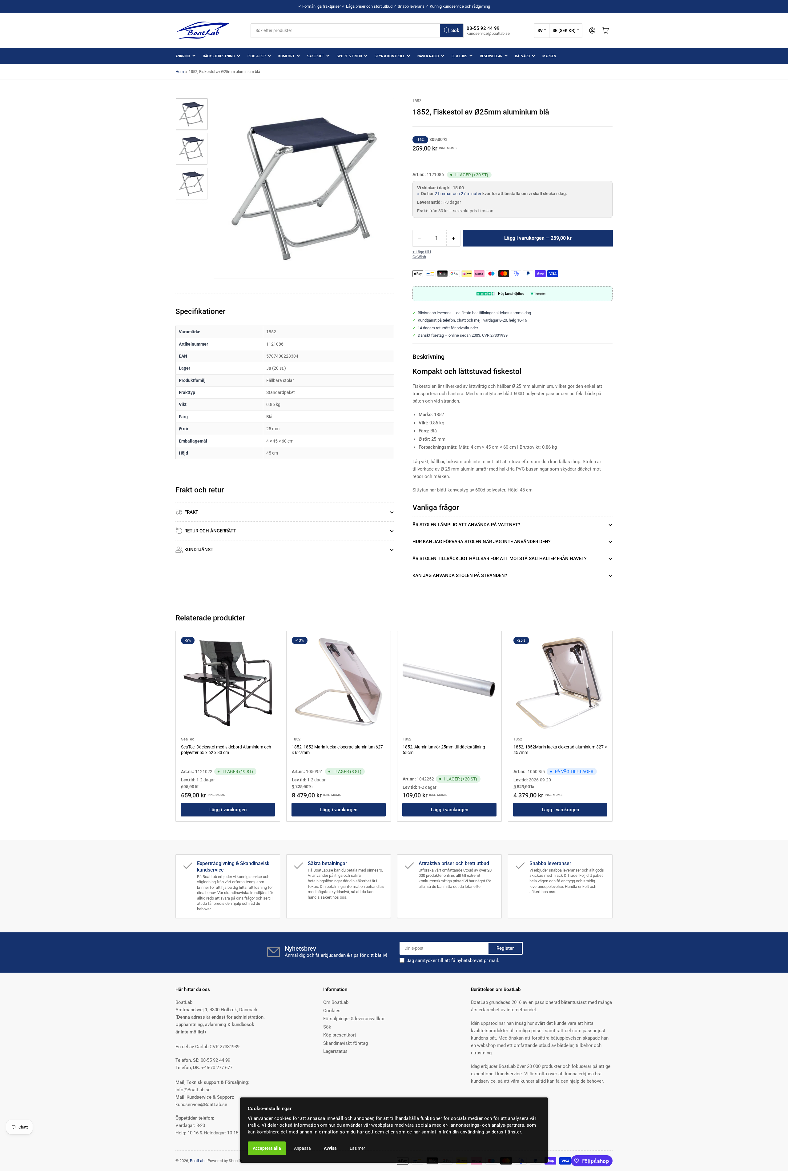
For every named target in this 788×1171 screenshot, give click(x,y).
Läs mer (357, 1148)
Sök (327, 1027)
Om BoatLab (335, 1002)
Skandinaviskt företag (345, 1043)
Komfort (286, 56)
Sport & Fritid (349, 56)
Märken (549, 56)
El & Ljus (459, 56)
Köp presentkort (339, 1035)
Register (505, 948)
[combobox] (357, 30)
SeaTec (187, 739)
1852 (416, 100)
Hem (179, 71)
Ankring (182, 56)
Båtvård (522, 56)
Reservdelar (491, 56)
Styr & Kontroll (390, 56)
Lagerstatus (335, 1051)
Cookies (331, 1010)
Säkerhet (315, 56)
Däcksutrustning (219, 56)
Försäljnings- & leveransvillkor (354, 1018)
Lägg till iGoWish (421, 254)
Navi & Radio (428, 56)
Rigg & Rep (256, 56)
